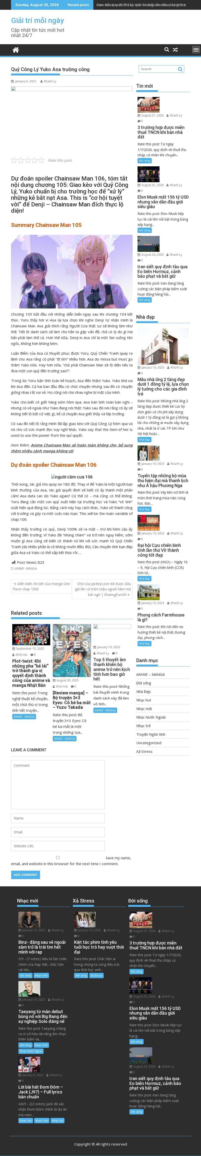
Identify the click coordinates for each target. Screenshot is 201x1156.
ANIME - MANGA (26, 568)
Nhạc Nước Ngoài (150, 717)
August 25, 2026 (152, 185)
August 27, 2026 (152, 115)
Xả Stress (144, 751)
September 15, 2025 (29, 649)
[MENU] (196, 49)
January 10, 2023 (33, 999)
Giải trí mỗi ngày (37, 20)
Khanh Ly (50, 81)
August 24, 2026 (152, 255)
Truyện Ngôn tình (150, 734)
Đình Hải (21, 655)
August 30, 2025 (67, 680)
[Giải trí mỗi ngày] (15, 49)
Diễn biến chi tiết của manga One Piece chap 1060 (41, 586)
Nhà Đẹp (144, 439)
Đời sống (144, 160)
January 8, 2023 (32, 1075)
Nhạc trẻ (143, 725)
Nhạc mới (144, 708)
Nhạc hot (143, 700)
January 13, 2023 (33, 930)
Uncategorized (148, 742)
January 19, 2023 (108, 647)
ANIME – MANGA (150, 674)
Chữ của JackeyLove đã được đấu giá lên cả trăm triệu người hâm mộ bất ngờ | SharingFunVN (103, 589)
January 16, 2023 (89, 930)
